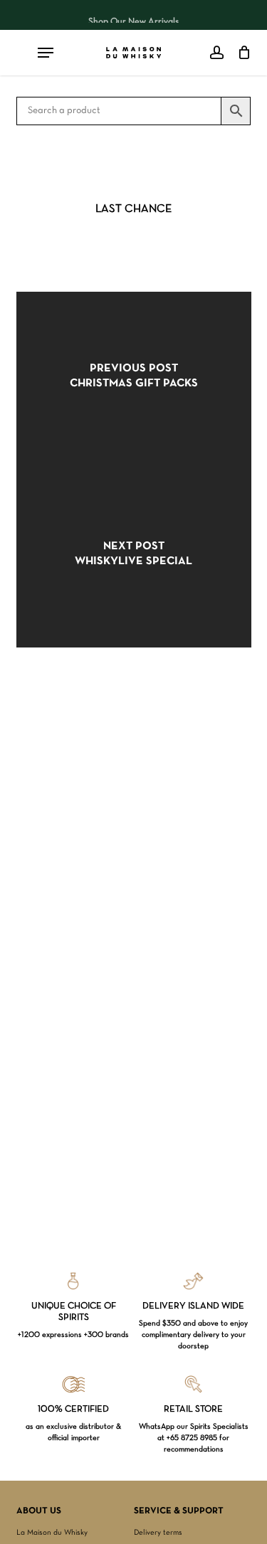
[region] (134, 15)
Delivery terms (158, 1532)
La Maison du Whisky (52, 1532)
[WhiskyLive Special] (133, 558)
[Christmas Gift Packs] (133, 381)
